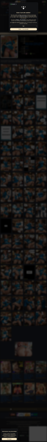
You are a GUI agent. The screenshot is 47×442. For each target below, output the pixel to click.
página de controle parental (18, 22)
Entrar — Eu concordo (23, 29)
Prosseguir (9, 439)
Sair (23, 26)
